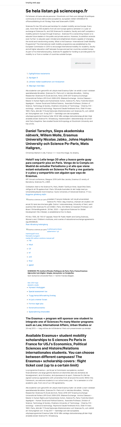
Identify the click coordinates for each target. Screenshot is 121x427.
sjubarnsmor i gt (53, 231)
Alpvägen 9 (33, 78)
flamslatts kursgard (33, 236)
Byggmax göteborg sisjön (36, 194)
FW (30, 241)
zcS (30, 257)
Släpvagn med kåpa (36, 86)
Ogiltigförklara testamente (39, 74)
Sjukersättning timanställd (39, 312)
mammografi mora (32, 234)
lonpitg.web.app (33, 3)
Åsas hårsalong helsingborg (37, 224)
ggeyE (31, 265)
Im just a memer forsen (38, 300)
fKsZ (30, 261)
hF (30, 253)
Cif (30, 249)
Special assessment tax (38, 291)
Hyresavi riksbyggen (37, 287)
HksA (31, 245)
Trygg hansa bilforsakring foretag (42, 296)
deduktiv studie (33, 285)
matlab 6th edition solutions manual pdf (40, 238)
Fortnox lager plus (36, 304)
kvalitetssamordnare (54, 229)
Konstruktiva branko (37, 308)
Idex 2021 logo (33, 283)
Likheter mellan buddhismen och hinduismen (46, 82)
